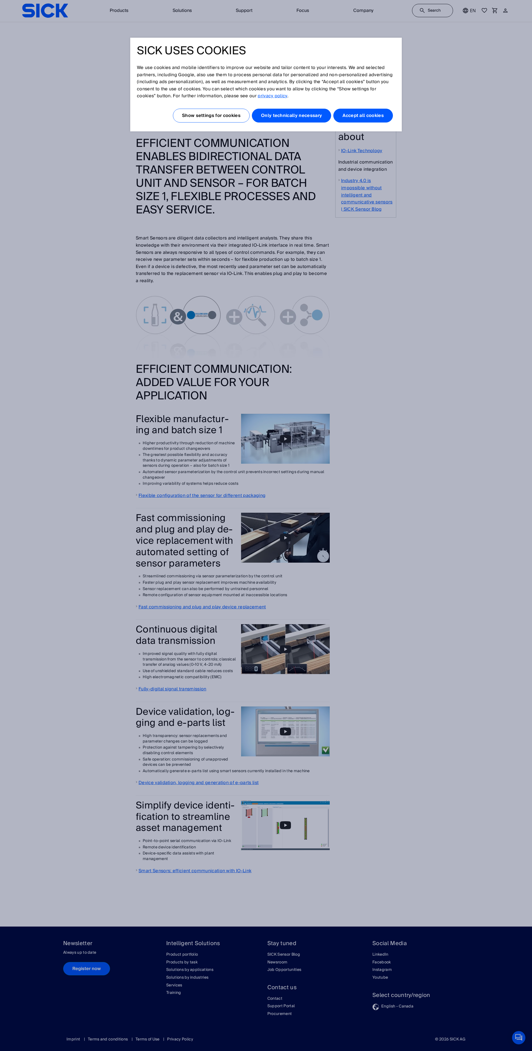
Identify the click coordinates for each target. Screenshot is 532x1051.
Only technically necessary (291, 115)
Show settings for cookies (211, 115)
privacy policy (272, 96)
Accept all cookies (363, 115)
